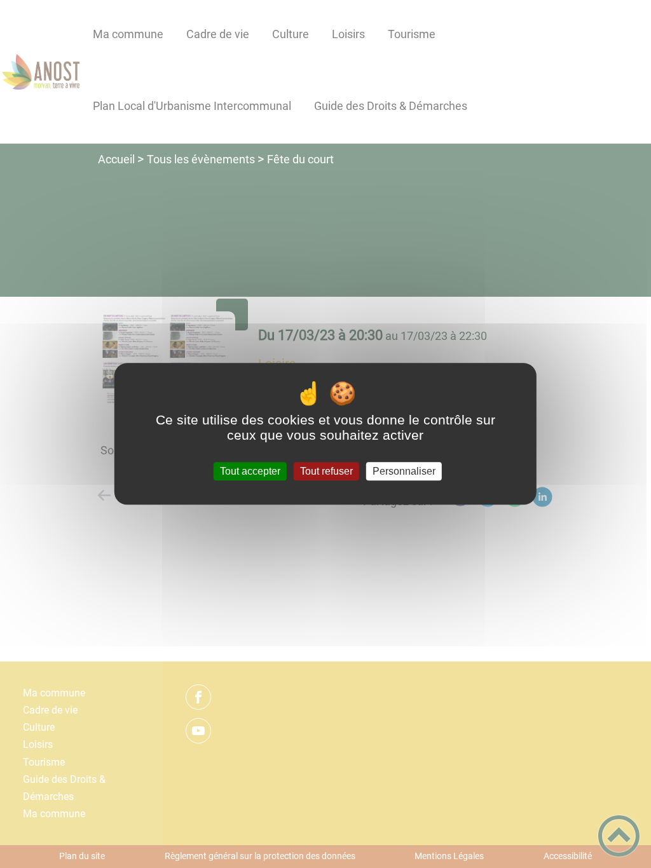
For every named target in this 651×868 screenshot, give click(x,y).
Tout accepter (250, 471)
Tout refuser (326, 471)
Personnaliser (404, 471)
